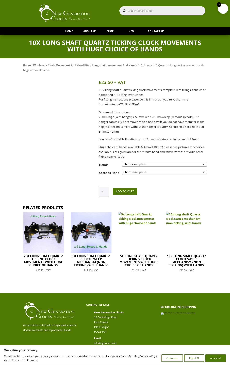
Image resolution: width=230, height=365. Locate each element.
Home (69, 31)
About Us (89, 31)
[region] (115, 355)
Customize (172, 358)
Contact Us (156, 31)
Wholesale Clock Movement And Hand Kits (61, 65)
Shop (110, 31)
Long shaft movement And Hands (114, 65)
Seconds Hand (109, 173)
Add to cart (125, 191)
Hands (103, 165)
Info (131, 31)
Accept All (215, 358)
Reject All (194, 358)
